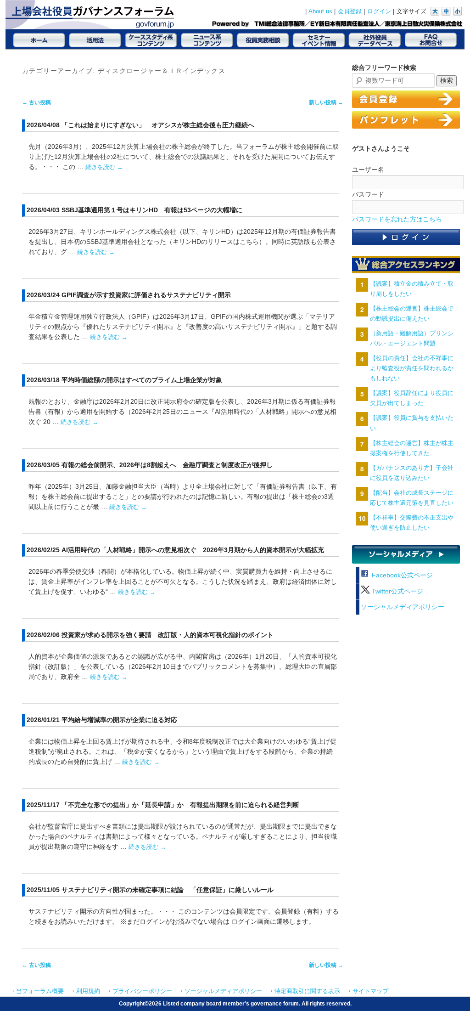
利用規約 (88, 991)
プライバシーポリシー (142, 991)
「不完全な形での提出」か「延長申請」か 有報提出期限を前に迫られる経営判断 (180, 804)
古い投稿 (36, 102)
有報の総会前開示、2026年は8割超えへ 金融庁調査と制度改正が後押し (167, 465)
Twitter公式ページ (396, 591)
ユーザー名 (368, 169)
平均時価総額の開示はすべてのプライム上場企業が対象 (142, 380)
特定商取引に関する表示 (307, 991)
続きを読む (104, 167)
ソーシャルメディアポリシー (402, 607)
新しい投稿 (326, 102)
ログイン (379, 11)
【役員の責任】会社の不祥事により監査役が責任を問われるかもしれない (411, 368)
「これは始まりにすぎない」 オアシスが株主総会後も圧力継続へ (158, 125)
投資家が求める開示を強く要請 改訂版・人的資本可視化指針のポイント (168, 634)
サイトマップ (370, 991)
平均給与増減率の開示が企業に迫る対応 (119, 719)
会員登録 (350, 11)
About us (320, 11)
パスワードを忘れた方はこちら (397, 219)
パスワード (368, 194)
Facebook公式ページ (401, 575)
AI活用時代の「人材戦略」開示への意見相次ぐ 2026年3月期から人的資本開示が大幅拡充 (193, 550)
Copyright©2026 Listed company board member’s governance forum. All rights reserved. (235, 1003)
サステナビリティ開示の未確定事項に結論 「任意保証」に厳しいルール (168, 889)
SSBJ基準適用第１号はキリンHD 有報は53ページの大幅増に (152, 210)
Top (448, 989)
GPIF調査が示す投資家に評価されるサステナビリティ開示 (146, 295)
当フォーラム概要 (40, 991)
